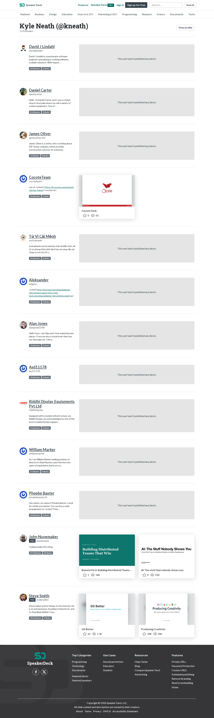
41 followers (35, 553)
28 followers (35, 618)
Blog (137, 665)
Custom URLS (179, 670)
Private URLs (179, 661)
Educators (108, 665)
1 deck (46, 196)
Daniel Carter (40, 90)
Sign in (120, 4)
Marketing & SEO (107, 14)
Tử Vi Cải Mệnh (42, 236)
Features (83, 4)
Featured (25, 14)
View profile (185, 27)
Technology (194, 14)
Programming (129, 14)
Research (147, 14)
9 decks (47, 618)
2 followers (35, 428)
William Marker (42, 449)
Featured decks (80, 676)
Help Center (141, 661)
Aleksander (39, 280)
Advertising (141, 674)
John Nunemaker (43, 536)
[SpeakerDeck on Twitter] (44, 672)
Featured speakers (82, 680)
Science (161, 14)
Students (107, 670)
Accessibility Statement (125, 711)
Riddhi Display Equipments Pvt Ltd (52, 403)
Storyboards (176, 14)
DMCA (107, 711)
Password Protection (183, 665)
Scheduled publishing (183, 674)
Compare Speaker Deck (147, 670)
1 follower (34, 156)
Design (53, 14)
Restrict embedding (182, 682)
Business (39, 14)
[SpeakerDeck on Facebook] (36, 672)
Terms (88, 711)
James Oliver (40, 133)
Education (67, 14)
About (79, 711)
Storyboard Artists (113, 661)
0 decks (46, 68)
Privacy (97, 711)
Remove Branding (181, 678)
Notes (175, 687)
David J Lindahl (42, 46)
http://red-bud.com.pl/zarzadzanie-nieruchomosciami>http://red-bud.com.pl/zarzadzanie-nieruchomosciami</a (51, 292)
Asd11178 (38, 367)
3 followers (35, 112)
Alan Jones (38, 323)
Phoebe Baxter (41, 493)
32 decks (48, 553)
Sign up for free (136, 4)
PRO (32, 541)
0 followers (35, 68)
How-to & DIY (85, 14)
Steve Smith (39, 595)
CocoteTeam (40, 177)
